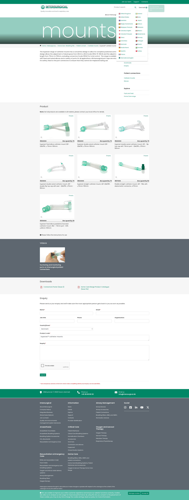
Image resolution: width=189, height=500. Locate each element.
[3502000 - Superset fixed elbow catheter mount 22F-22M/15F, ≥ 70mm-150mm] (57, 126)
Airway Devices (101, 407)
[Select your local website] (146, 7)
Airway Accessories (102, 410)
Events (70, 410)
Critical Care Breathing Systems (78, 434)
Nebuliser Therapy (102, 438)
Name (42, 310)
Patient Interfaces (73, 431)
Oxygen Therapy (101, 433)
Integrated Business (46, 412)
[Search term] (134, 7)
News (69, 407)
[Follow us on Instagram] (125, 407)
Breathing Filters (45, 478)
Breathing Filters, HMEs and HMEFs (106, 415)
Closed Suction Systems (75, 450)
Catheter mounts (129, 78)
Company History (45, 410)
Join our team (126, 2)
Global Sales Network (47, 415)
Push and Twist (128, 93)
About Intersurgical (111, 15)
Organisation (119, 318)
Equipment (71, 447)
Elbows (126, 81)
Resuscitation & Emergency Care (50, 442)
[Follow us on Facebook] (130, 407)
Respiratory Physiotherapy (104, 441)
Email (98, 310)
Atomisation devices (102, 418)
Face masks (44, 463)
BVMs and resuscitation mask (49, 460)
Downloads (127, 63)
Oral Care (71, 442)
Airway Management (46, 475)
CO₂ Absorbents (45, 439)
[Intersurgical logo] (54, 7)
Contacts (144, 2)
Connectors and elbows (75, 445)
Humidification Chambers (76, 436)
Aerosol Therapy (101, 436)
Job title (43, 318)
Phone (79, 318)
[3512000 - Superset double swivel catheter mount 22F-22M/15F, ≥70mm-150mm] (94, 126)
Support (136, 2)
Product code (45, 333)
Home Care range (130, 96)
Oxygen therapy (45, 481)
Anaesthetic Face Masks (47, 431)
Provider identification (75, 421)
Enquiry (126, 66)
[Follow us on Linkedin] (136, 407)
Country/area (45, 325)
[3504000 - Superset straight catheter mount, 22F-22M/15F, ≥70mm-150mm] (94, 166)
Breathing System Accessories (49, 436)
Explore (70, 412)
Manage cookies (134, 493)
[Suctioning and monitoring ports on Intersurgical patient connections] (52, 254)
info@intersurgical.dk (127, 394)
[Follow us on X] (147, 407)
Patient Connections (102, 412)
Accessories (72, 439)
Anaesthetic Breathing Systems (50, 434)
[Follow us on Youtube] (141, 407)
